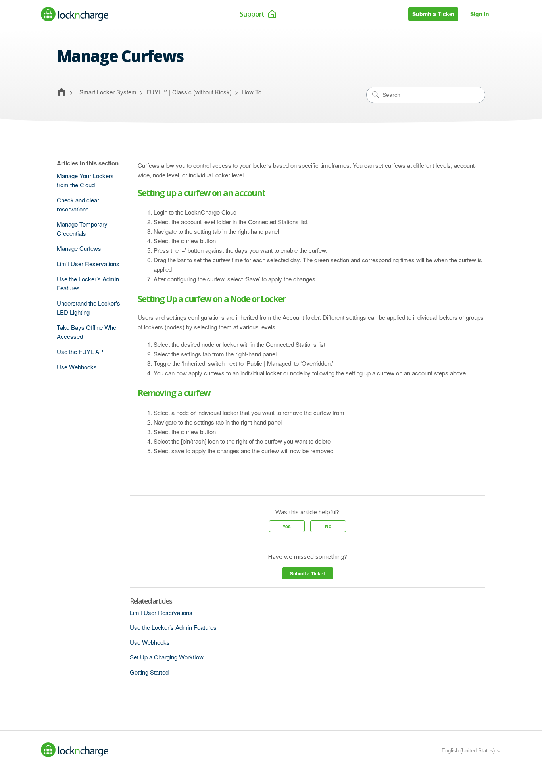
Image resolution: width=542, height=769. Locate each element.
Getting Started (149, 672)
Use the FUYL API (81, 351)
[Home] (74, 14)
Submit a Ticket (433, 14)
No (328, 526)
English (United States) (469, 751)
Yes (287, 526)
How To (251, 92)
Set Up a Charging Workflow (167, 657)
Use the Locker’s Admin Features (88, 283)
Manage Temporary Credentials (82, 228)
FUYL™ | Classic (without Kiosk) (189, 92)
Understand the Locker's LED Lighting (88, 307)
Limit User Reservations (88, 264)
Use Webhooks (77, 367)
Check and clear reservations (78, 204)
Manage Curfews (79, 248)
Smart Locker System (107, 92)
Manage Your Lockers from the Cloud (85, 180)
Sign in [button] (479, 14)
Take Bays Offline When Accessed (88, 331)
